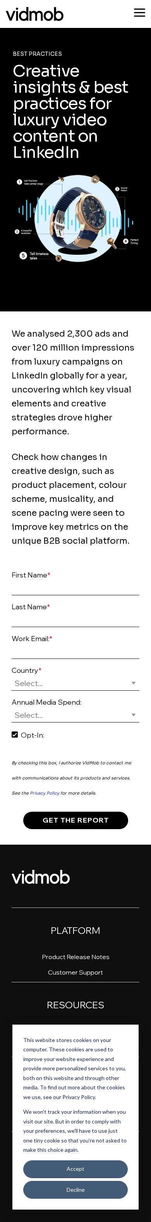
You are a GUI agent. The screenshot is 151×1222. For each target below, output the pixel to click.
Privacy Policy (44, 793)
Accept (75, 1168)
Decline (76, 1189)
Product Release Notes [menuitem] (76, 957)
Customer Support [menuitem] (75, 972)
